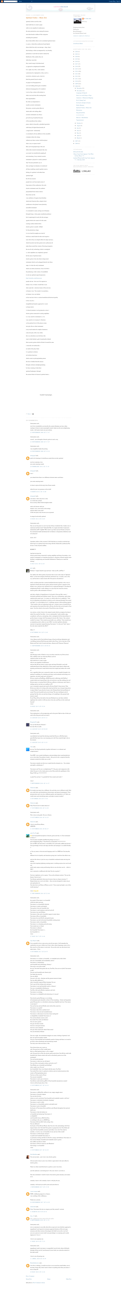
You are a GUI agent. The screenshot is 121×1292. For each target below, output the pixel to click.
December (79, 88)
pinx (31, 568)
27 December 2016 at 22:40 (40, 893)
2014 (76, 71)
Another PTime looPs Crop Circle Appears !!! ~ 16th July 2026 (84, 159)
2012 (76, 76)
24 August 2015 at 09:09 (38, 729)
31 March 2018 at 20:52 (38, 1211)
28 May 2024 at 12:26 (37, 1272)
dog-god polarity (80, 112)
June (78, 130)
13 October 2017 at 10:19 (39, 1085)
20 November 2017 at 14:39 (40, 1202)
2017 (76, 64)
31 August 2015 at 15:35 (38, 742)
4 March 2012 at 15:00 (38, 491)
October (79, 123)
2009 (76, 83)
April (78, 135)
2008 (76, 86)
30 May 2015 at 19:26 (37, 706)
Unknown (32, 787)
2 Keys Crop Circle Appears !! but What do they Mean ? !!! (83, 155)
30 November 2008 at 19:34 (40, 451)
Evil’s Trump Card (81, 100)
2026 (76, 51)
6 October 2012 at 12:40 (39, 632)
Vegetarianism (80, 120)
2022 (76, 54)
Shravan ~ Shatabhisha (82, 117)
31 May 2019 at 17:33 (37, 1241)
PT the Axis (87, 18)
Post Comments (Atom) (39, 1282)
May (78, 133)
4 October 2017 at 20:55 (39, 951)
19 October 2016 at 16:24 (39, 817)
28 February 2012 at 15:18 (39, 466)
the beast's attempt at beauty (83, 103)
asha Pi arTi (33, 833)
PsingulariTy (33, 722)
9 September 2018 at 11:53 (40, 1220)
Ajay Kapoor (33, 940)
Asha (31, 747)
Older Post (68, 1279)
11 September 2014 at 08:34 (40, 646)
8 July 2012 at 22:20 (37, 564)
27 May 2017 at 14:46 (37, 936)
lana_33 (32, 1216)
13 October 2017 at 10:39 (39, 1150)
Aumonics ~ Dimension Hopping (84, 98)
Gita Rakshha (33, 1154)
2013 (76, 74)
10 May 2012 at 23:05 (37, 519)
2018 (76, 61)
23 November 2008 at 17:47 (40, 432)
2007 (76, 141)
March (78, 138)
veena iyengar (33, 1191)
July (78, 128)
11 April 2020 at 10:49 (38, 1258)
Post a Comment (30, 1276)
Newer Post (29, 1279)
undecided (33, 1206)
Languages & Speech (81, 93)
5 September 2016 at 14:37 (40, 783)
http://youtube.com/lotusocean (34, 278)
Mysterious (79, 110)
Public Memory (80, 105)
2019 (76, 59)
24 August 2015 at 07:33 (38, 718)
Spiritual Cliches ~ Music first (36, 18)
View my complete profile (81, 35)
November (79, 90)
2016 (76, 66)
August (79, 125)
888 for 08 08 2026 (78, 152)
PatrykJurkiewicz (34, 1263)
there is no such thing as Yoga (84, 95)
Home (48, 1279)
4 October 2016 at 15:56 (39, 798)
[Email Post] (32, 413)
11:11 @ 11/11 (80, 115)
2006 (76, 143)
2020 (76, 56)
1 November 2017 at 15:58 (39, 1187)
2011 (76, 79)
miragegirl (33, 455)
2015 (76, 69)
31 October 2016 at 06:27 (39, 829)
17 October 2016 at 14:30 (39, 808)
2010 (76, 81)
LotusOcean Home (78, 43)
